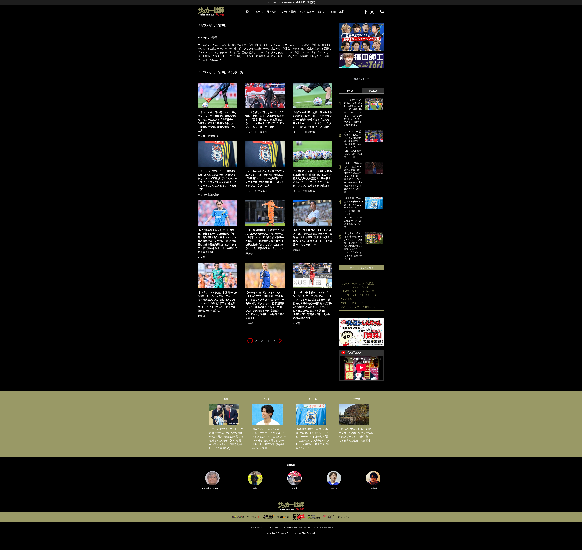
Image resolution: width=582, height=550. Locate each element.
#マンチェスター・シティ (355, 303)
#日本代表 (368, 291)
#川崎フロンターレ (351, 291)
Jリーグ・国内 (288, 11)
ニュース (258, 11)
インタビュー (306, 11)
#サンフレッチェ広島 (352, 295)
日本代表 (271, 11)
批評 (247, 11)
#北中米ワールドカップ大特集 (357, 283)
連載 (341, 11)
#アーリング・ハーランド (355, 287)
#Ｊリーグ (371, 295)
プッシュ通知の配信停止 (322, 527)
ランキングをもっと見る (361, 267)
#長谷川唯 (346, 299)
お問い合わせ (304, 527)
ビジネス (322, 11)
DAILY (350, 91)
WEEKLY (373, 91)
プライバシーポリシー (276, 527)
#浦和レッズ (370, 306)
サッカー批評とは (256, 527)
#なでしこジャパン (351, 306)
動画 (333, 11)
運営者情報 (292, 527)
